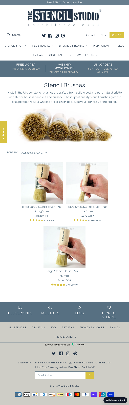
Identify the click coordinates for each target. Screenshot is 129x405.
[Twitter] (44, 36)
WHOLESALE (56, 55)
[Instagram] (57, 36)
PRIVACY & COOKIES (92, 327)
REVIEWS (37, 55)
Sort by (12, 152)
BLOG (121, 45)
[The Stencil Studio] (64, 10)
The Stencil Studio (68, 386)
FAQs (54, 327)
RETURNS (68, 327)
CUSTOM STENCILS (83, 55)
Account (90, 35)
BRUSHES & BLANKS (73, 45)
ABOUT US (38, 327)
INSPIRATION (102, 45)
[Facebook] (50, 36)
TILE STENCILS (42, 45)
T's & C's (115, 327)
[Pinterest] (63, 36)
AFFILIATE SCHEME (64, 336)
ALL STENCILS (17, 327)
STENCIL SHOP (15, 45)
